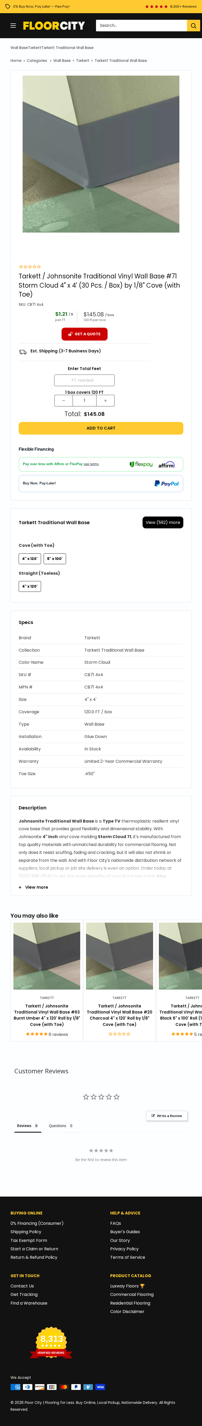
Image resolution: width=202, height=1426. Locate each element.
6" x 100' (55, 558)
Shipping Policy (26, 1232)
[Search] (193, 25)
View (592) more (163, 522)
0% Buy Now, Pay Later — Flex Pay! (41, 6)
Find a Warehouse (29, 1303)
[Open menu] (13, 25)
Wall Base (19, 47)
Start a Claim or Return (34, 1249)
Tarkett (34, 47)
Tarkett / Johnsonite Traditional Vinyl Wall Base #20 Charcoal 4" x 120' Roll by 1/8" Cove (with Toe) (119, 1015)
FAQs (115, 1223)
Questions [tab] (57, 1125)
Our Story (120, 1240)
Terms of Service (127, 1257)
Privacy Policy (124, 1249)
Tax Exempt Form (29, 1240)
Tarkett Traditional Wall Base (67, 47)
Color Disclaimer (127, 1312)
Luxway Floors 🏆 (127, 1286)
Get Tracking (24, 1294)
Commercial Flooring (132, 1294)
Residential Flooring (130, 1303)
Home (16, 60)
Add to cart (101, 428)
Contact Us (22, 1286)
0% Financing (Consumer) (37, 1223)
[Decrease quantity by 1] (64, 400)
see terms (91, 464)
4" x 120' (30, 558)
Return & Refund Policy (34, 1257)
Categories (37, 60)
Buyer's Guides (125, 1232)
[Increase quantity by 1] (105, 400)
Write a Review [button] (169, 1115)
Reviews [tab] (24, 1125)
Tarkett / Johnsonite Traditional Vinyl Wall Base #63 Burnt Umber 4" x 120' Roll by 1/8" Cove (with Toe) (47, 1015)
